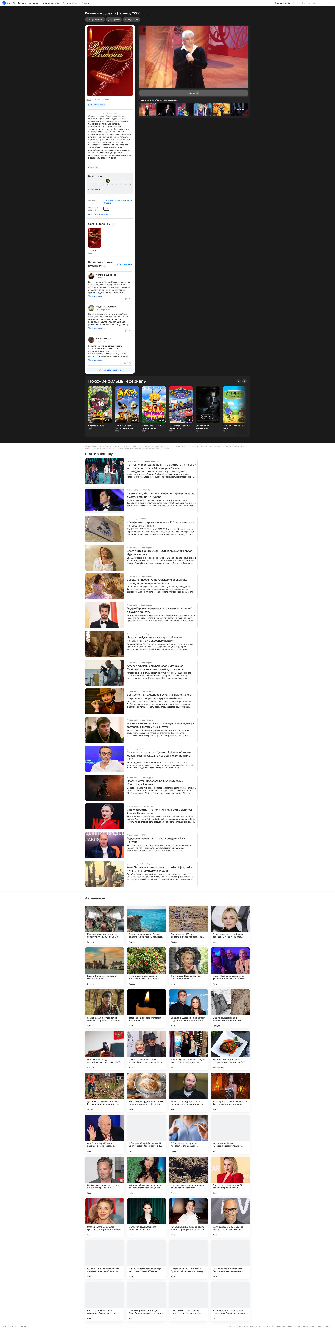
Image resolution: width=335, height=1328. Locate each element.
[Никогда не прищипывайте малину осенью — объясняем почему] (146, 967)
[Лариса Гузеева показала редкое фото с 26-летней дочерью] (188, 1050)
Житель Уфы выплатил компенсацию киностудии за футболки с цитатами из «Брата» (160, 725)
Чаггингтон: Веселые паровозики (180, 427)
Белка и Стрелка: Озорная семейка (124, 427)
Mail (4, 1326)
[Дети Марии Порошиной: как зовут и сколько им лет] (188, 967)
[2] (95, 184)
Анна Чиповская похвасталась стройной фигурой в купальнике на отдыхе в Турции (159, 869)
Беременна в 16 (96, 425)
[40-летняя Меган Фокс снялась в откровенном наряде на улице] (146, 1176)
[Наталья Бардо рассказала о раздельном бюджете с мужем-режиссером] (230, 1301)
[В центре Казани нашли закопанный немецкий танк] (230, 1008)
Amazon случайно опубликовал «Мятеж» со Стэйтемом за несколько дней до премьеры (155, 667)
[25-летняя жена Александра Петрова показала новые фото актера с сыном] (230, 1259)
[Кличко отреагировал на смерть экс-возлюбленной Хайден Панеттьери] (146, 1259)
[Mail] (4, 3)
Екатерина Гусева (111, 200)
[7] (117, 184)
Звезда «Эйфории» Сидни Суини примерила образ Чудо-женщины (159, 552)
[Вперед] (244, 381)
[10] (130, 184)
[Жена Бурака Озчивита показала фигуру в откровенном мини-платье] (230, 1092)
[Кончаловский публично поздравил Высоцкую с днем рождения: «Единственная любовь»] (104, 1301)
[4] (104, 184)
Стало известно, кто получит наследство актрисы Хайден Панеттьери (159, 811)
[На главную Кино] (10, 3)
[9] (125, 184)
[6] (112, 184)
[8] (121, 184)
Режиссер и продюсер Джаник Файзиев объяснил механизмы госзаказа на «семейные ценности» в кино (159, 756)
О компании (12, 1326)
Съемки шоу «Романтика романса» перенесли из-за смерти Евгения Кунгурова (160, 495)
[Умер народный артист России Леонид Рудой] (146, 1008)
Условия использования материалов (302, 1326)
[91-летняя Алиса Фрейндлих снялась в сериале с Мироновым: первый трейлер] (104, 1008)
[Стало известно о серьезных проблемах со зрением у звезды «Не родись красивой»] (104, 1218)
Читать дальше (95, 296)
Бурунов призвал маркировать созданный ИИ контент (156, 840)
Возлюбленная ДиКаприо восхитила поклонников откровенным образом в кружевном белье (159, 696)
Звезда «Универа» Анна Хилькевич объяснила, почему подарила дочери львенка (157, 581)
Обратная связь (324, 1326)
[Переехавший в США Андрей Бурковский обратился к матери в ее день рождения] (188, 1259)
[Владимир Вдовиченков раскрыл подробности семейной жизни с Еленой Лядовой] (188, 1008)
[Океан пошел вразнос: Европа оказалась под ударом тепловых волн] (146, 925)
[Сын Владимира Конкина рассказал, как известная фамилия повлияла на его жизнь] (104, 1134)
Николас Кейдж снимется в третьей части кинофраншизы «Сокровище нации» (154, 639)
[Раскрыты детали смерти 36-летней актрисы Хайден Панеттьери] (230, 1176)
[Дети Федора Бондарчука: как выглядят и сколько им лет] (230, 1218)
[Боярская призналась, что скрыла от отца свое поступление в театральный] (146, 1218)
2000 (89, 99)
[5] (108, 184)
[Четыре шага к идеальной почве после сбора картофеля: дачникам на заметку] (188, 1176)
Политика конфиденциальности (274, 1326)
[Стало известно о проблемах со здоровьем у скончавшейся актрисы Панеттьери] (230, 925)
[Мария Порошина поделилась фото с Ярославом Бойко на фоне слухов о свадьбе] (230, 967)
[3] (99, 184)
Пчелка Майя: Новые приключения (153, 427)
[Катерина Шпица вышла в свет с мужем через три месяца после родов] (188, 1218)
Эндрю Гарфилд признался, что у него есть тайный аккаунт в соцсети (159, 610)
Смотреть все (124, 264)
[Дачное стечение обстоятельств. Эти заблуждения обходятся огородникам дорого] (104, 1092)
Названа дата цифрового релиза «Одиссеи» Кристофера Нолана (155, 782)
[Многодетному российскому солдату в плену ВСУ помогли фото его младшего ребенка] (104, 925)
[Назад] (238, 381)
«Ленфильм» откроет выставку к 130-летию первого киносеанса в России (161, 524)
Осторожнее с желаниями (203, 427)
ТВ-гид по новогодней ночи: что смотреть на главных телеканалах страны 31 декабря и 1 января (161, 466)
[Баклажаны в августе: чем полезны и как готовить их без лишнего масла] (230, 1050)
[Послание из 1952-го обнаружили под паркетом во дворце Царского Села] (188, 925)
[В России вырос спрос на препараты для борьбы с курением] (188, 1134)
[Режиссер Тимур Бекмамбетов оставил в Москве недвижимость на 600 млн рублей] (188, 1092)
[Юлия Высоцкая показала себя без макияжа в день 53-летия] (104, 1259)
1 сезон (92, 250)
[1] (91, 184)
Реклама (22, 1326)
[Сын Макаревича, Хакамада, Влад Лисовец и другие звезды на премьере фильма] (146, 1301)
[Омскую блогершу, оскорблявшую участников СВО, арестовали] (104, 1050)
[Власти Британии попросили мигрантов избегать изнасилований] (104, 967)
